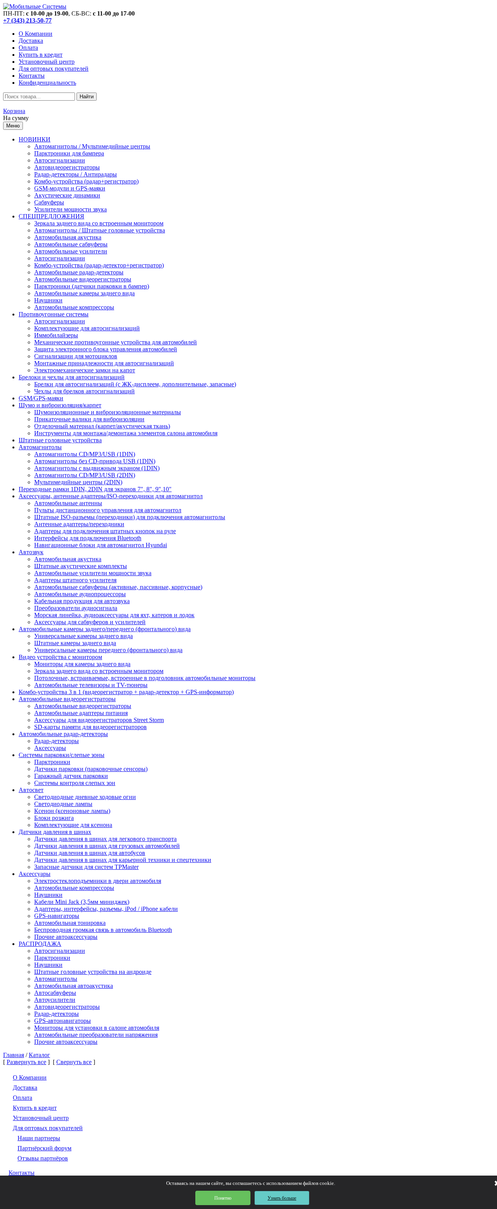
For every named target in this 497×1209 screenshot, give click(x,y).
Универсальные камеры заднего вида (83, 636)
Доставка (31, 40)
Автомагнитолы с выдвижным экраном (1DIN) (97, 468)
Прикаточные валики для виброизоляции (89, 419)
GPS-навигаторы (56, 915)
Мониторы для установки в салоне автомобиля (96, 1027)
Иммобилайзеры (56, 335)
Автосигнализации (59, 160)
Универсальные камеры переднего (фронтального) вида (108, 650)
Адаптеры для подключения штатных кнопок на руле (105, 531)
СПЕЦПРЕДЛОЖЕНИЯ (51, 216)
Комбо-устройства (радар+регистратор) (86, 181)
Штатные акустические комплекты (80, 566)
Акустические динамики (67, 195)
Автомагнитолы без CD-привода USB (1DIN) (94, 461)
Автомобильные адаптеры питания (81, 713)
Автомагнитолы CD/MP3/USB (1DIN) (84, 454)
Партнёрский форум (44, 1148)
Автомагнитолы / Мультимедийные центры (92, 146)
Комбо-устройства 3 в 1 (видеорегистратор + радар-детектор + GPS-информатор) (126, 692)
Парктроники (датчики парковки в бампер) (91, 286)
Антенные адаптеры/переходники (79, 524)
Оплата (28, 47)
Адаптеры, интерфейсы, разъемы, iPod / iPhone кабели (106, 908)
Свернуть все (74, 1062)
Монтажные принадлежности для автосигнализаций (104, 363)
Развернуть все (26, 1062)
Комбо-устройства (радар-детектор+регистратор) (99, 265)
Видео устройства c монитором (60, 657)
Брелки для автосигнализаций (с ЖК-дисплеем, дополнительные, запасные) (135, 384)
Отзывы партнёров (42, 1158)
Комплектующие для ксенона (73, 825)
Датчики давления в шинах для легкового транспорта (105, 839)
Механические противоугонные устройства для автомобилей (115, 342)
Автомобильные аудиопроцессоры (80, 594)
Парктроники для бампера (69, 153)
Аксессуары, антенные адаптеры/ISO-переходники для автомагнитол (111, 496)
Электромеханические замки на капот (84, 370)
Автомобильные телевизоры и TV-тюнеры (91, 685)
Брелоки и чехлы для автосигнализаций (72, 377)
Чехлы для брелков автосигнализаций (84, 391)
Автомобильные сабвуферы (71, 244)
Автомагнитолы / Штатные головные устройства (99, 230)
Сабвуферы (49, 202)
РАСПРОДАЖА (40, 943)
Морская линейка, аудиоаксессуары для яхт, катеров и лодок (114, 615)
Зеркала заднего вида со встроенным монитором (98, 223)
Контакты (32, 75)
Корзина (14, 111)
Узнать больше (282, 1198)
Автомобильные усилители (70, 251)
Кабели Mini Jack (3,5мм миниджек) (81, 901)
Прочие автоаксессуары (65, 936)
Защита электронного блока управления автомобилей (105, 349)
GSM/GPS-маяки (41, 398)
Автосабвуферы (55, 992)
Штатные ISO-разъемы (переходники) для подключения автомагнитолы (129, 517)
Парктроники (52, 762)
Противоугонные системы (54, 314)
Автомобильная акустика (67, 237)
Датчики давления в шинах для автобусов (89, 853)
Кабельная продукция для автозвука (82, 601)
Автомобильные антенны (68, 503)
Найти (87, 96)
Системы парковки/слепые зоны (61, 755)
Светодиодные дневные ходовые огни (85, 797)
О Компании (35, 33)
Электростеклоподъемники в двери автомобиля (97, 881)
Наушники (48, 300)
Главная (13, 1055)
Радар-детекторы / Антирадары (75, 174)
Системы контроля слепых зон (74, 783)
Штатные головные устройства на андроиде (92, 971)
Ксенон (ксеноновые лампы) (72, 811)
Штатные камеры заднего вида (75, 643)
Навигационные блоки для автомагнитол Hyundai (100, 545)
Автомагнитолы (40, 447)
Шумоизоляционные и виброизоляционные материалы (107, 412)
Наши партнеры (38, 1138)
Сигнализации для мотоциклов (75, 356)
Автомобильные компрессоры (74, 307)
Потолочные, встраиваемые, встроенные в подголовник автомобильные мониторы (144, 678)
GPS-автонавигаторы (62, 1020)
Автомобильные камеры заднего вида (84, 293)
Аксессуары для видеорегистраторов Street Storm (99, 720)
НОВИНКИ (34, 139)
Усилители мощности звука (70, 209)
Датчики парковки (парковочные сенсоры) (91, 769)
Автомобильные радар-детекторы (78, 272)
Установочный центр (47, 61)
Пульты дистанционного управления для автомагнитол (107, 510)
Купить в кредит (41, 54)
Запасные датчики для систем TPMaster (86, 867)
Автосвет (31, 790)
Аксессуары (50, 748)
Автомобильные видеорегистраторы (82, 279)
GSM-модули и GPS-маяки (69, 188)
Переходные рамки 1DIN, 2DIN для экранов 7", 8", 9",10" (95, 489)
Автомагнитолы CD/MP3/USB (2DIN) (84, 475)
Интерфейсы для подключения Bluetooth (87, 538)
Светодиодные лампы (63, 804)
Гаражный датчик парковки (71, 776)
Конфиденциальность (47, 82)
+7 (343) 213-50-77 (27, 20)
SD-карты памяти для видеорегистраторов (90, 727)
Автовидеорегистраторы (67, 167)
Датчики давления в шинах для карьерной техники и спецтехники (122, 860)
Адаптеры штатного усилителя (75, 580)
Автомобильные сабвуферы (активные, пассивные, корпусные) (118, 587)
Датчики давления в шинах (55, 832)
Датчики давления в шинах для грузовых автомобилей (107, 846)
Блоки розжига (54, 818)
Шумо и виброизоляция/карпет (60, 405)
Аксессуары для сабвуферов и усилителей (90, 622)
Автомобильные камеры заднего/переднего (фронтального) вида (105, 629)
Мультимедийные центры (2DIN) (78, 482)
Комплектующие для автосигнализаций (87, 328)
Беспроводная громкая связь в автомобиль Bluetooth (103, 929)
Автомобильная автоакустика (73, 985)
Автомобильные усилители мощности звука (92, 573)
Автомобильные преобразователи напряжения (96, 1034)
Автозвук (31, 552)
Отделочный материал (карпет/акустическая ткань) (102, 426)
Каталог (39, 1055)
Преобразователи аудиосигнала (75, 608)
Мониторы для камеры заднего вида (82, 664)
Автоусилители (54, 999)
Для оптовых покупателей (54, 68)
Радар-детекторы (56, 741)
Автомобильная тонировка (70, 922)
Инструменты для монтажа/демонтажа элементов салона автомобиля (125, 433)
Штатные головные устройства (60, 440)
